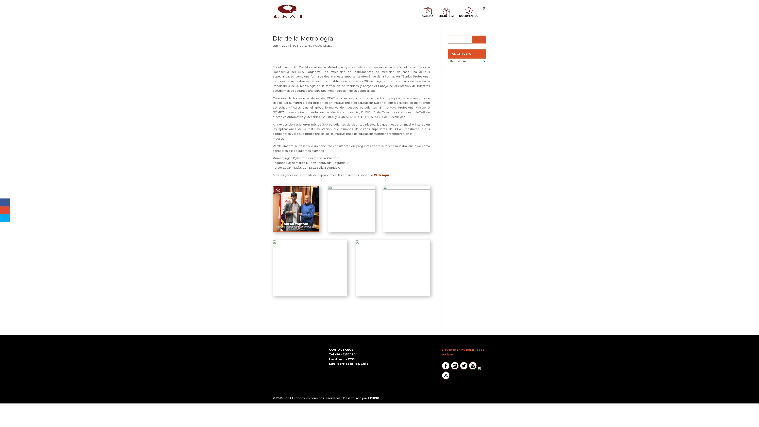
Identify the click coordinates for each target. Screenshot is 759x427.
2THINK (373, 398)
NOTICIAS (299, 45)
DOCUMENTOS (468, 15)
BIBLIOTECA (446, 15)
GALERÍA (427, 15)
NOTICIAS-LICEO (320, 45)
